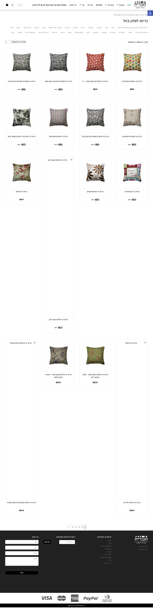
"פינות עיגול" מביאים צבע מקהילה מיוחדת (132, 28)
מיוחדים (99, 5)
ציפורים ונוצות (43, 32)
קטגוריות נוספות (105, 557)
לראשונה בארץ (106, 546)
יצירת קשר (107, 563)
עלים (88, 32)
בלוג (110, 543)
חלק (43, 28)
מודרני (130, 32)
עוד (82, 5)
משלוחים (108, 549)
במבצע (99, 28)
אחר (112, 28)
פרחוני (62, 32)
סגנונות (121, 5)
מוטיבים (110, 5)
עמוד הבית (144, 15)
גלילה (83, 28)
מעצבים (104, 32)
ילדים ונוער (27, 28)
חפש (12, 5)
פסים (70, 32)
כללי (11, 28)
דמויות (75, 28)
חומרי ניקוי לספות (55, 28)
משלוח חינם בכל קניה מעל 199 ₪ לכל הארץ (49, 5)
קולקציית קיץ (30, 32)
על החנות (72, 5)
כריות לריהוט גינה (141, 32)
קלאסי (19, 32)
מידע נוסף (107, 555)
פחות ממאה (79, 32)
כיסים (18, 28)
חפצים (36, 28)
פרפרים (54, 32)
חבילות (90, 5)
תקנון (109, 552)
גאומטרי (91, 28)
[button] (150, 13)
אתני (106, 28)
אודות (109, 541)
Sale (129, 5)
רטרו (12, 32)
